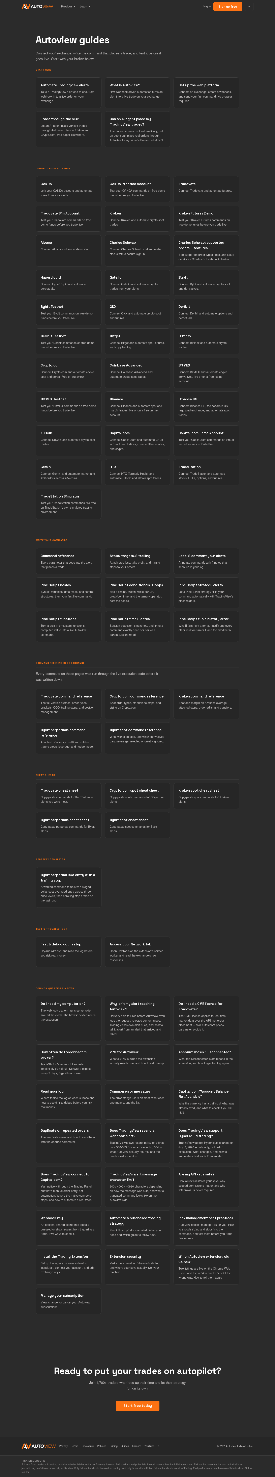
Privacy (63, 1446)
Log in (207, 6)
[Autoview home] (37, 6)
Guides (125, 1446)
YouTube (149, 1446)
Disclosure (88, 1446)
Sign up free (228, 6)
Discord (136, 1446)
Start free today (137, 1405)
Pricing (114, 1446)
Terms (74, 1446)
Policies (101, 1446)
